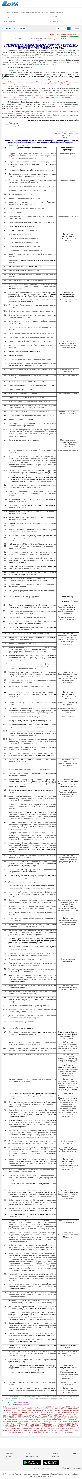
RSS (74, 1453)
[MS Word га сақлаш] (20, 28)
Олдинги (11, 70)
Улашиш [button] (55, 21)
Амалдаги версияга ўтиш (70, 36)
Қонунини (67, 51)
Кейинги (11, 1402)
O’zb (72, 28)
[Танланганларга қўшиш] (3, 28)
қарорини (66, 55)
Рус (62, 28)
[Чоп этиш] (24, 28)
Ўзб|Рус (77, 28)
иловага (36, 64)
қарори (29, 84)
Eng (65, 28)
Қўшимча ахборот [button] (9, 21)
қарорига (66, 135)
